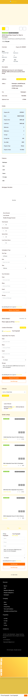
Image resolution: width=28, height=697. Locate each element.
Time (3, 265)
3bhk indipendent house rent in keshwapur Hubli (14, 463)
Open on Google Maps (21, 79)
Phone (3, 283)
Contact (5, 604)
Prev (8, 528)
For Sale (5, 620)
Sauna (3, 173)
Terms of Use (19, 306)
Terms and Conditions (8, 608)
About (5, 602)
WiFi (3, 180)
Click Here (17, 321)
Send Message (14, 381)
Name (3, 277)
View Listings (23, 327)
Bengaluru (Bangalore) (9, 592)
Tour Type (4, 253)
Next (20, 528)
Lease (5, 623)
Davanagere (6, 594)
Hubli (5, 588)
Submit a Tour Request (14, 310)
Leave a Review (5, 395)
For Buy (5, 625)
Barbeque (4, 162)
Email (3, 289)
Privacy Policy (7, 606)
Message (4, 295)
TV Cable (4, 177)
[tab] (3, 28)
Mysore (5, 585)
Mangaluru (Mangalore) (9, 590)
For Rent (10, 32)
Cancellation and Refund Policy (10, 611)
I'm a (3, 357)
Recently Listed (15, 32)
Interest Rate (5, 234)
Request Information (14, 378)
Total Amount (5, 221)
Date (3, 259)
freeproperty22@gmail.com (9, 642)
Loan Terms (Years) (6, 240)
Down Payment (5, 227)
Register (10, 408)
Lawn (3, 169)
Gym (3, 166)
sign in (13, 406)
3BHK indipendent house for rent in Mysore (13, 516)
